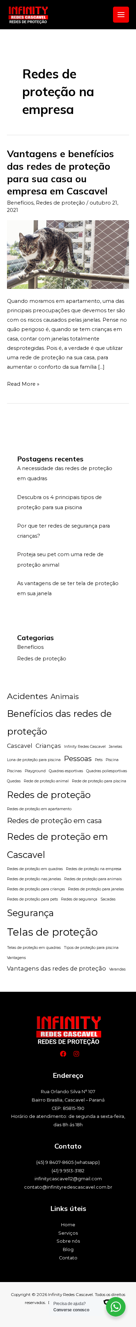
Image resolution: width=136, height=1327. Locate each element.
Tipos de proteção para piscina (91, 947)
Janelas (115, 746)
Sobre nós (68, 1241)
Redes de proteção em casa (54, 820)
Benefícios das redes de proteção (59, 722)
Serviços (68, 1233)
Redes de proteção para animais (93, 879)
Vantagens (16, 958)
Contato (68, 1257)
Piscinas (14, 771)
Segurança (30, 912)
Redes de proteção (60, 203)
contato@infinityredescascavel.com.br (68, 1187)
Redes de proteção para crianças (36, 889)
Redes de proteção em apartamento (39, 809)
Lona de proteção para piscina (34, 760)
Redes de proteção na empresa (93, 869)
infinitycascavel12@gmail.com (68, 1178)
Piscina (112, 760)
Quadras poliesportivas (106, 771)
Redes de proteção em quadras (35, 869)
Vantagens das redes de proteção (56, 968)
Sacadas (107, 899)
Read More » (23, 383)
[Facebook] (63, 1054)
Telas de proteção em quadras (34, 947)
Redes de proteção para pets (32, 899)
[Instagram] (76, 1054)
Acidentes (27, 696)
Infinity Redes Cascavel (85, 746)
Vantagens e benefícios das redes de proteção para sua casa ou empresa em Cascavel (60, 172)
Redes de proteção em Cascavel (57, 845)
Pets (99, 760)
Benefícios (20, 203)
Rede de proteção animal (46, 781)
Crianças (48, 745)
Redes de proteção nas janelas (34, 879)
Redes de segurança (79, 899)
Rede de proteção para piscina (99, 781)
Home (68, 1224)
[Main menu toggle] (121, 15)
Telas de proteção (52, 932)
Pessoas (78, 758)
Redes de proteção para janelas (96, 889)
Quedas (14, 781)
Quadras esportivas (66, 771)
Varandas (117, 969)
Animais (65, 696)
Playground (35, 771)
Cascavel (19, 745)
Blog (68, 1249)
